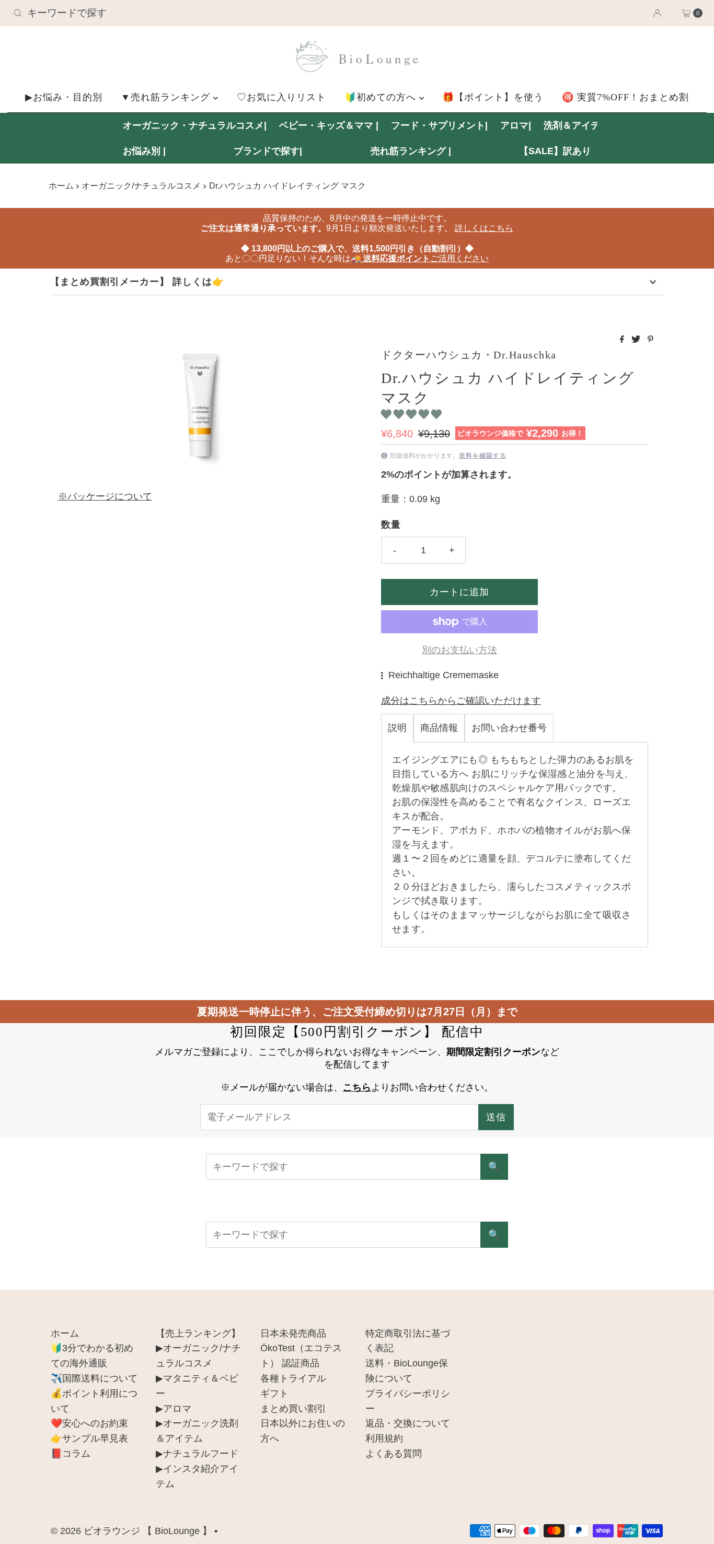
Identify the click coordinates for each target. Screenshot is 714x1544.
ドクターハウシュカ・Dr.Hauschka (469, 355)
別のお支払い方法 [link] (459, 650)
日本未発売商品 (293, 1333)
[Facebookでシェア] (623, 339)
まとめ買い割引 (293, 1408)
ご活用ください (420, 258)
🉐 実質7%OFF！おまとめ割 (625, 97)
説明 (397, 728)
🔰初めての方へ (381, 97)
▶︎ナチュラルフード (197, 1453)
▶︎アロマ (173, 1408)
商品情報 (439, 728)
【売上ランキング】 (198, 1333)
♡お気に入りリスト (281, 97)
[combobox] (122, 13)
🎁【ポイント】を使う (493, 97)
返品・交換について (407, 1423)
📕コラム (70, 1453)
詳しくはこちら (484, 228)
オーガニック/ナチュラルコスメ (141, 185)
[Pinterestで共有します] (650, 339)
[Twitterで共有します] (636, 339)
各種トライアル (293, 1378)
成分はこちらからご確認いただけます (461, 700)
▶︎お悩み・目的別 (63, 97)
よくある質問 (393, 1453)
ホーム (61, 185)
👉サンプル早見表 (89, 1438)
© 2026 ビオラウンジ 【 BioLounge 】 (131, 1531)
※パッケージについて (105, 496)
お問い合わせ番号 (509, 728)
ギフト (274, 1393)
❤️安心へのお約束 (89, 1423)
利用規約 (384, 1438)
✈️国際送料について (94, 1378)
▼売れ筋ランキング (167, 97)
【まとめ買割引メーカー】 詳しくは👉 (137, 281)
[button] (412, 414)
